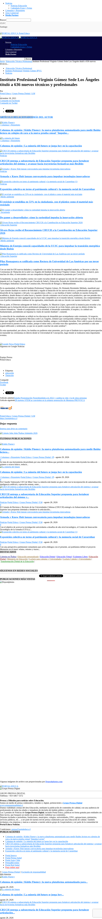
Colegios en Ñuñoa (8, 556)
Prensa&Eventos (12, 863)
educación (9, 373)
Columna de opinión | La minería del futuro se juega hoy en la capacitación (41, 145)
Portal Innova (11, 855)
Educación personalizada (28, 556)
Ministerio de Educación (17, 559)
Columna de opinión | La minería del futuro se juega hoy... (32, 894)
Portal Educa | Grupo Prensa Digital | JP (37, 457)
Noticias (8, 3)
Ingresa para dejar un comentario (13, 429)
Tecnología (5, 212)
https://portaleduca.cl (8, 418)
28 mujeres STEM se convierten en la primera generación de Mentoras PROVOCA (50, 400)
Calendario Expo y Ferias (21, 8)
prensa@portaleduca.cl (21, 829)
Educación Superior (8, 225)
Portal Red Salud (12, 865)
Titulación (9, 375)
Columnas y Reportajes (15, 10)
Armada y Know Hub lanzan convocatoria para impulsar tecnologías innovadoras (45, 176)
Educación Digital (47, 556)
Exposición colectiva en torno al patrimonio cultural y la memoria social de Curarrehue (47, 189)
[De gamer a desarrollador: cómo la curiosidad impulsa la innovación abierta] (32, 210)
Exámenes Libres (80, 556)
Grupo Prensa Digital (11, 872)
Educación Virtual (64, 556)
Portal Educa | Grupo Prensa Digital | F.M (24, 502)
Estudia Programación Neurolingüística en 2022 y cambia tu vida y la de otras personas (50, 398)
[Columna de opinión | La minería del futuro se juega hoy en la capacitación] (10, 138)
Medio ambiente (7, 197)
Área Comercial (12, 13)
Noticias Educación (19, 6)
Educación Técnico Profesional (18, 68)
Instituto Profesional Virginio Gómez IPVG (23, 71)
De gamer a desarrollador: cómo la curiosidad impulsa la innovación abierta (41, 217)
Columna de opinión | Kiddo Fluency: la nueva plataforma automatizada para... (44, 882)
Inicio (2, 61)
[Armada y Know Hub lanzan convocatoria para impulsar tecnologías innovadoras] (35, 169)
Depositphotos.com (53, 781)
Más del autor (43, 117)
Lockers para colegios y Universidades (45, 559)
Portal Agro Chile (12, 860)
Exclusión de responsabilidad (33, 872)
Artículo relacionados (16, 117)
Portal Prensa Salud (13, 858)
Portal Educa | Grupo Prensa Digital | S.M (17, 93)
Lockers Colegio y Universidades (77, 559)
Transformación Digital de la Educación (17, 561)
